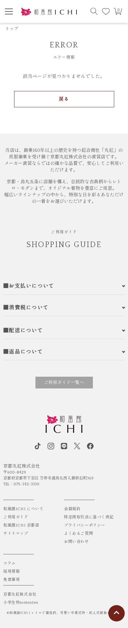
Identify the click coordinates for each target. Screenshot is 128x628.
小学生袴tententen (20, 603)
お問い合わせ (76, 542)
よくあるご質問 (78, 533)
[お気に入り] (106, 11)
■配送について (23, 330)
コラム (9, 563)
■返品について (23, 352)
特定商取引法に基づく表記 (89, 517)
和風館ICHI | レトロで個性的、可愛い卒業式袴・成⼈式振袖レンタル (65, 613)
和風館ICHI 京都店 (21, 525)
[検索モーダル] (94, 11)
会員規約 (72, 509)
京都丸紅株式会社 (19, 594)
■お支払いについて (28, 286)
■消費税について (26, 308)
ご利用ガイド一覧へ (64, 382)
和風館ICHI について (23, 509)
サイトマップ (15, 533)
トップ (11, 29)
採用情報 (11, 571)
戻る (64, 99)
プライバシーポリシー (84, 525)
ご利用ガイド (15, 517)
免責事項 (11, 580)
